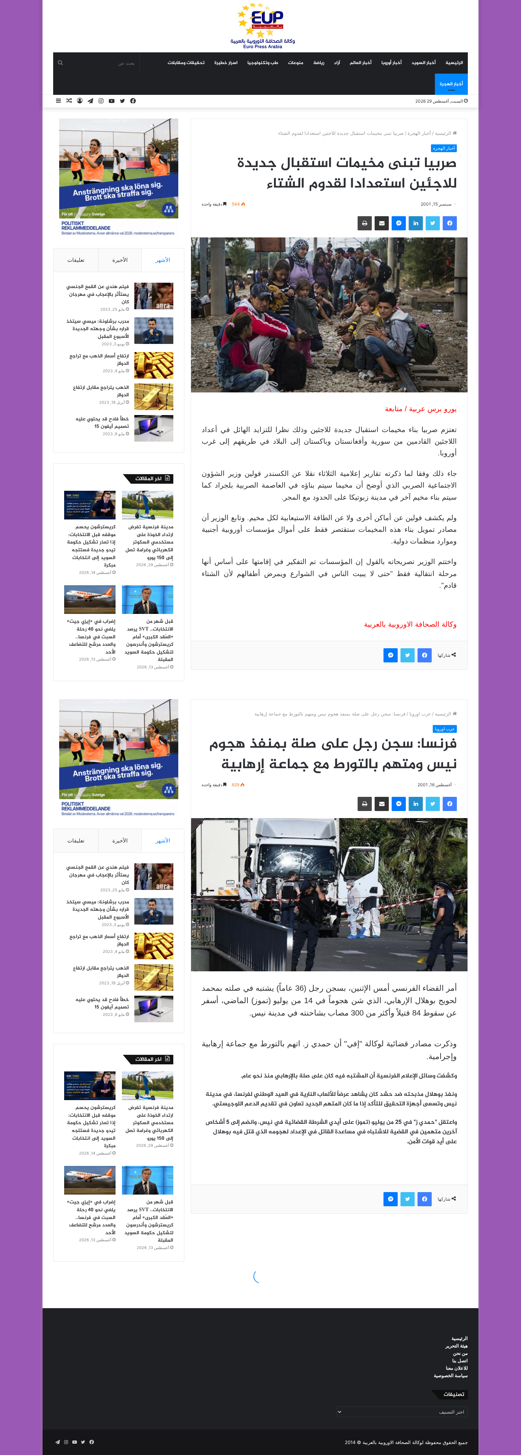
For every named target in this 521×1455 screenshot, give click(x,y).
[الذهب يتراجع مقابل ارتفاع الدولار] (153, 397)
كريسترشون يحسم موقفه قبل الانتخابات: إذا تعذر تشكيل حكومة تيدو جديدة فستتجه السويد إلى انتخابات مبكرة (91, 546)
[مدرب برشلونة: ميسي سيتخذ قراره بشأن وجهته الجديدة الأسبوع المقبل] (153, 330)
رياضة (318, 63)
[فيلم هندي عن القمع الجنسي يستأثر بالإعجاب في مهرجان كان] (153, 296)
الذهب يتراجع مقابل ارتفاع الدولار (101, 391)
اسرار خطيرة (225, 63)
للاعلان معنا (457, 1368)
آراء (337, 63)
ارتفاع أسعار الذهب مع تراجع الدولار (99, 360)
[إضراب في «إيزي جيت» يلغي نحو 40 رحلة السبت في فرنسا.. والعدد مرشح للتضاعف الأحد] (90, 599)
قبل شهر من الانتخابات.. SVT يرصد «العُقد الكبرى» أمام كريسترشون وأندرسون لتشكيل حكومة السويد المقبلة (148, 640)
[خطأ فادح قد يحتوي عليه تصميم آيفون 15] (153, 428)
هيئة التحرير (457, 1345)
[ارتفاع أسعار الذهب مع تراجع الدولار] (153, 365)
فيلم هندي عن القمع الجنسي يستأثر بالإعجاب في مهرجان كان (97, 294)
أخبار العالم (360, 63)
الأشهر (163, 260)
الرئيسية (454, 63)
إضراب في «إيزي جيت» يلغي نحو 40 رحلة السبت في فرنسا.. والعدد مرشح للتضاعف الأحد (91, 636)
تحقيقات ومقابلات (186, 63)
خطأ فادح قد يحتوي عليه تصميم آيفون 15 (102, 423)
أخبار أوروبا (391, 63)
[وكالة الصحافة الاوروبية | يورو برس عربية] (260, 26)
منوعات (295, 63)
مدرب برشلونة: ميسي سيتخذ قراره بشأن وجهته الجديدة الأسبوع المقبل (97, 329)
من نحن (460, 1353)
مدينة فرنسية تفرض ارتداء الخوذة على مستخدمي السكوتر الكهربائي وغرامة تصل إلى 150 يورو (149, 542)
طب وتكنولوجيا (262, 63)
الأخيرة (120, 260)
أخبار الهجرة (451, 84)
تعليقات (75, 260)
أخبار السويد (423, 63)
